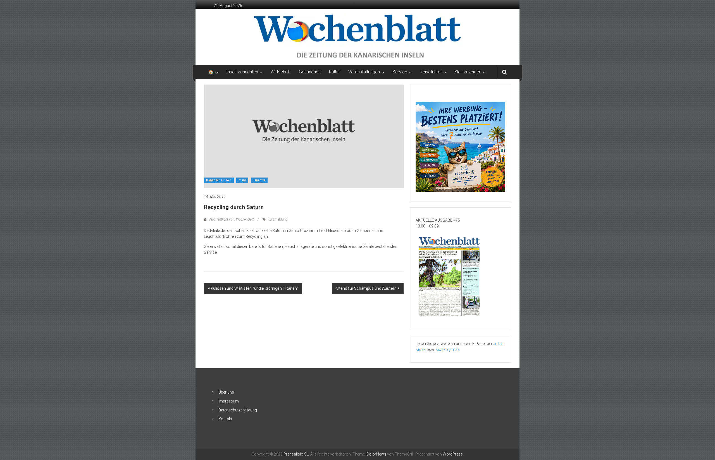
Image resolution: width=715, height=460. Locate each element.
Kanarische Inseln (219, 180)
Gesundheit (310, 72)
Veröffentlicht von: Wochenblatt (231, 219)
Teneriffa (259, 180)
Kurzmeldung (278, 219)
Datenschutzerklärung (237, 410)
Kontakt (225, 419)
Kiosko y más (447, 349)
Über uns (226, 392)
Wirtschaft (280, 72)
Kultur (334, 72)
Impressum (228, 401)
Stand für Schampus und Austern (366, 288)
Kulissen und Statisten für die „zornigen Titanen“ (254, 288)
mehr (242, 180)
